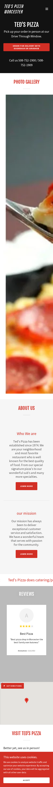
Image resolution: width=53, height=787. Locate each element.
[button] (47, 9)
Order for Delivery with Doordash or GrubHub (26, 47)
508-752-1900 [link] (27, 60)
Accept (26, 780)
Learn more (26, 486)
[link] (20, 12)
